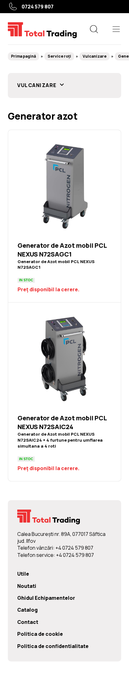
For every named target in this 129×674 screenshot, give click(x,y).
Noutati (26, 586)
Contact (27, 622)
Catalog (27, 609)
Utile (23, 573)
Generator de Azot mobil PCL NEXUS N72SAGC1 (64, 216)
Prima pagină (23, 56)
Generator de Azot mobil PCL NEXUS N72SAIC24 (64, 392)
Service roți (59, 56)
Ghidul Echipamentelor (46, 597)
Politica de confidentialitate (53, 646)
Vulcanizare (94, 56)
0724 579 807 (38, 6)
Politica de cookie (40, 633)
